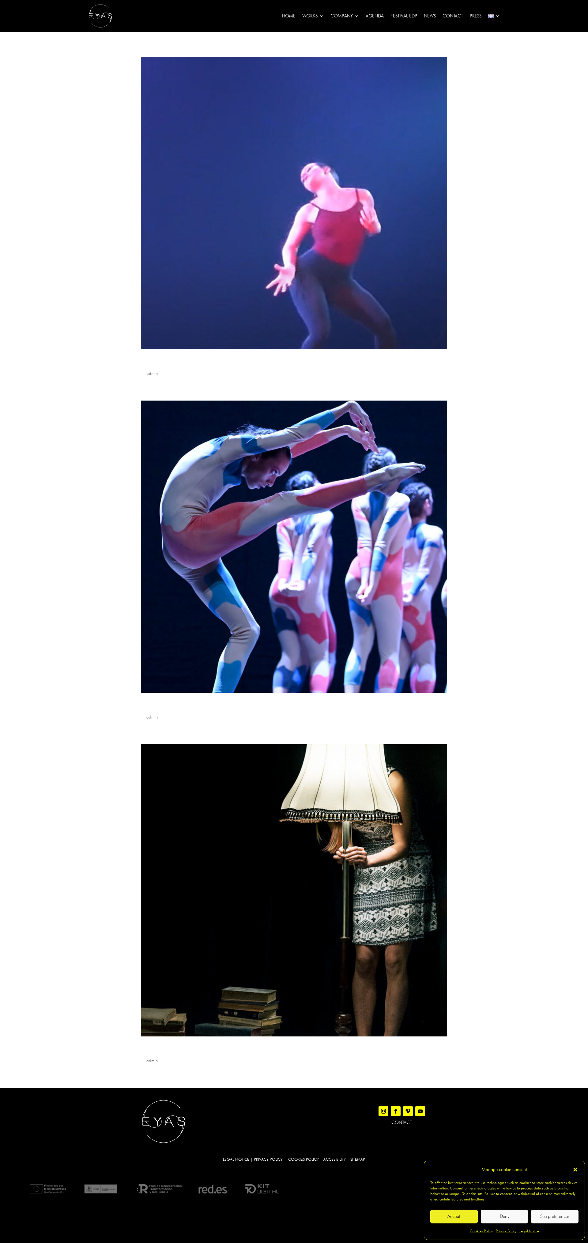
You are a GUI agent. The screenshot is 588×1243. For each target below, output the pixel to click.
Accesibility (334, 1159)
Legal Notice (529, 1231)
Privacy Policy (506, 1231)
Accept (453, 1216)
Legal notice (236, 1159)
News (430, 16)
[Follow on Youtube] (420, 1111)
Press (475, 16)
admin (152, 373)
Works (310, 16)
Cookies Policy (481, 1231)
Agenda (375, 16)
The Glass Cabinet (166, 1049)
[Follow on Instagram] (383, 1111)
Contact (453, 16)
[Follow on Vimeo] (408, 1111)
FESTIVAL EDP (403, 16)
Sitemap (357, 1159)
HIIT (147, 362)
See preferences (555, 1216)
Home (289, 16)
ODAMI (151, 706)
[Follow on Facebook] (396, 1111)
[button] (575, 1169)
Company (341, 16)
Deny (504, 1216)
